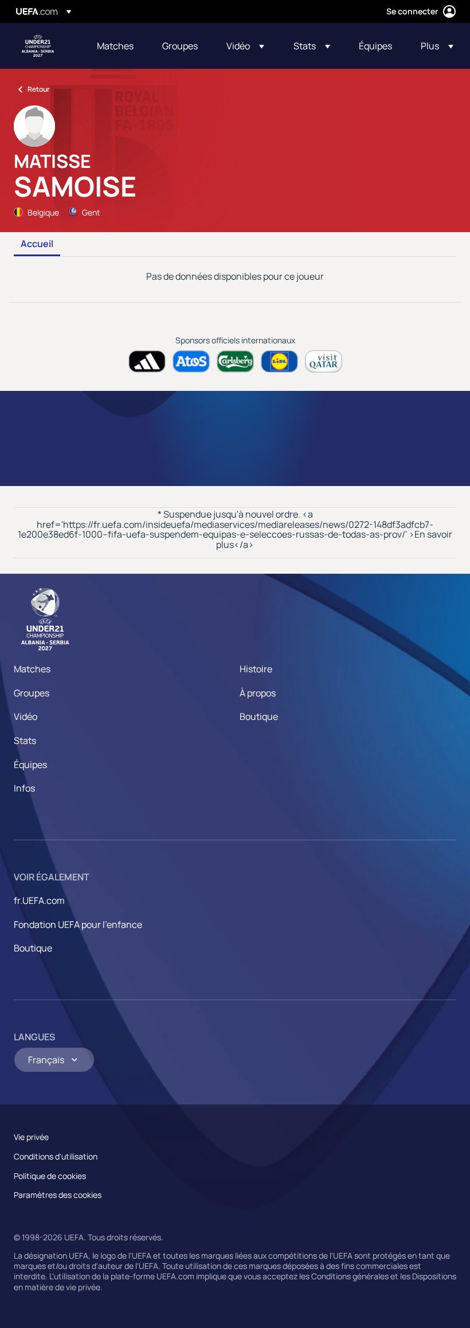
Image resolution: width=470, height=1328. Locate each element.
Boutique (259, 716)
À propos (258, 693)
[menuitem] (115, 46)
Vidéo (25, 716)
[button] (245, 46)
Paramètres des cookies (57, 1194)
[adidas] (147, 361)
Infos (24, 788)
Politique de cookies (50, 1175)
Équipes (30, 764)
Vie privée (31, 1136)
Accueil (37, 244)
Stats (25, 740)
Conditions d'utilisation (55, 1156)
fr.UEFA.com (39, 900)
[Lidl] (279, 361)
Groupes (31, 693)
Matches (32, 669)
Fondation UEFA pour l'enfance (78, 924)
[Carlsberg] (235, 361)
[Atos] (191, 361)
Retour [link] (39, 89)
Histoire (256, 669)
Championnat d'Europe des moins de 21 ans (38, 46)
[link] (115, 46)
